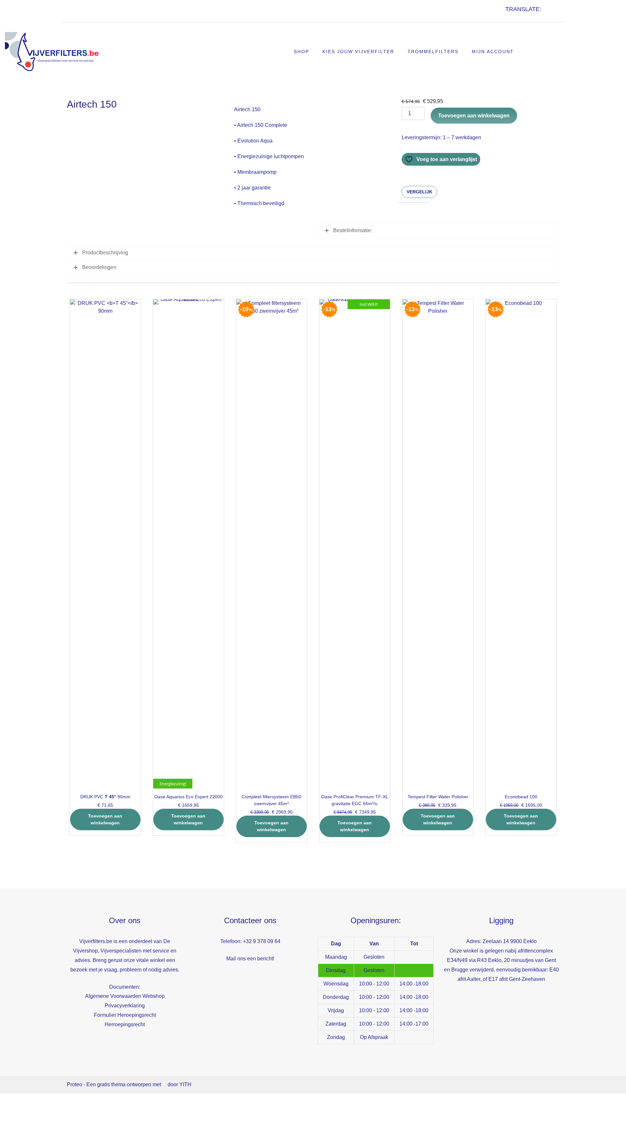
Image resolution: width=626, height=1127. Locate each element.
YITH (185, 1084)
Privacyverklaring (125, 1005)
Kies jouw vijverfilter (358, 51)
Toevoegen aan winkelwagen (474, 115)
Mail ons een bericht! (250, 958)
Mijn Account (493, 51)
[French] (515, 16)
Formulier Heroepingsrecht (125, 1015)
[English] (508, 16)
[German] (521, 16)
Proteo (74, 1084)
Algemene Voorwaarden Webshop (125, 996)
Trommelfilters (433, 51)
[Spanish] (528, 16)
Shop (301, 51)
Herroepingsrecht (125, 1024)
